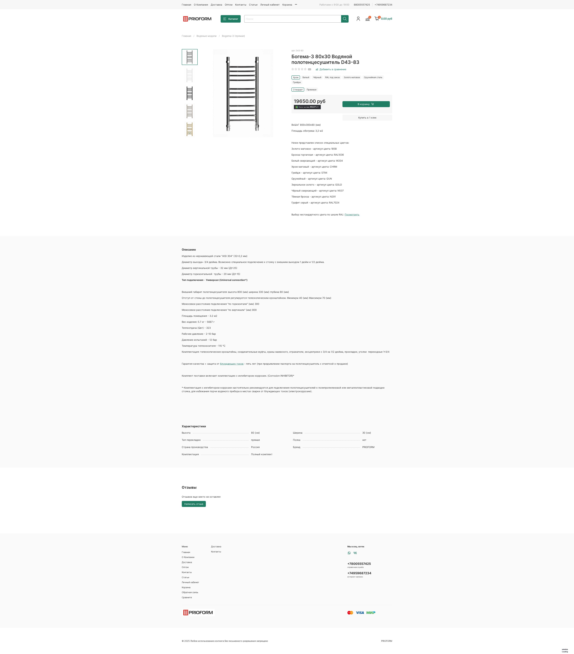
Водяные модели (207, 35)
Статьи (253, 4)
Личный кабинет (270, 4)
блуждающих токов (232, 363)
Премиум (311, 89)
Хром (296, 77)
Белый (306, 77)
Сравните (187, 597)
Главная (186, 4)
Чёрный (317, 77)
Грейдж (297, 82)
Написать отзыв (193, 503)
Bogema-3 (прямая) (233, 35)
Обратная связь (190, 592)
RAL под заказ (332, 77)
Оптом (228, 4)
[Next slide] (189, 133)
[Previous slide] (205, 93)
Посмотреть (352, 214)
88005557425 (362, 4)
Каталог (233, 18)
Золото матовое (352, 77)
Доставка (216, 4)
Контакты (240, 4)
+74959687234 (383, 4)
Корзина (287, 4)
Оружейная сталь (373, 77)
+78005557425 (359, 564)
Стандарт (298, 89)
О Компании (201, 4)
